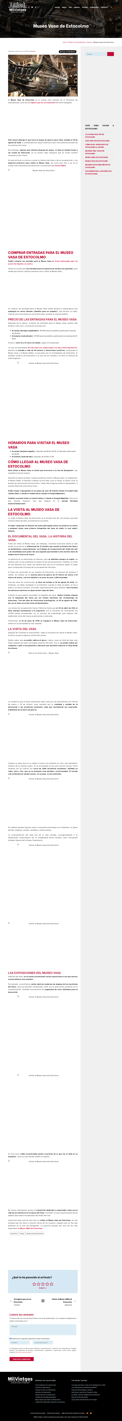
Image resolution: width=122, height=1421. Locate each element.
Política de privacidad (23, 1352)
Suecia (89, 42)
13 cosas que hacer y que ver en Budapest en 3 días (88, 1385)
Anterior (22, 1302)
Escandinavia (80, 42)
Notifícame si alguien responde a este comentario (30, 1338)
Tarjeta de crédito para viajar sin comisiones (50, 1402)
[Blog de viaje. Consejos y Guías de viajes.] (17, 7)
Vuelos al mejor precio (42, 1387)
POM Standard (83, 1417)
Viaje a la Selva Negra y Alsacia (82, 1390)
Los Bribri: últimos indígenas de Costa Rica (85, 1395)
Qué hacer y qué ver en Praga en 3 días (84, 1392)
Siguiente (62, 1302)
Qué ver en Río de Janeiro (79, 1397)
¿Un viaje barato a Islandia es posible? (84, 1387)
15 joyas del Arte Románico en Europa (84, 1399)
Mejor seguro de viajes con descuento (47, 1399)
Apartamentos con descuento (45, 1395)
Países (70, 42)
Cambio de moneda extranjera (45, 1397)
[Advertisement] (43, 122)
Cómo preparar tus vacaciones (45, 1385)
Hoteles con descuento (43, 1392)
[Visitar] (28, 7)
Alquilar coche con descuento (45, 1390)
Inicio (65, 42)
